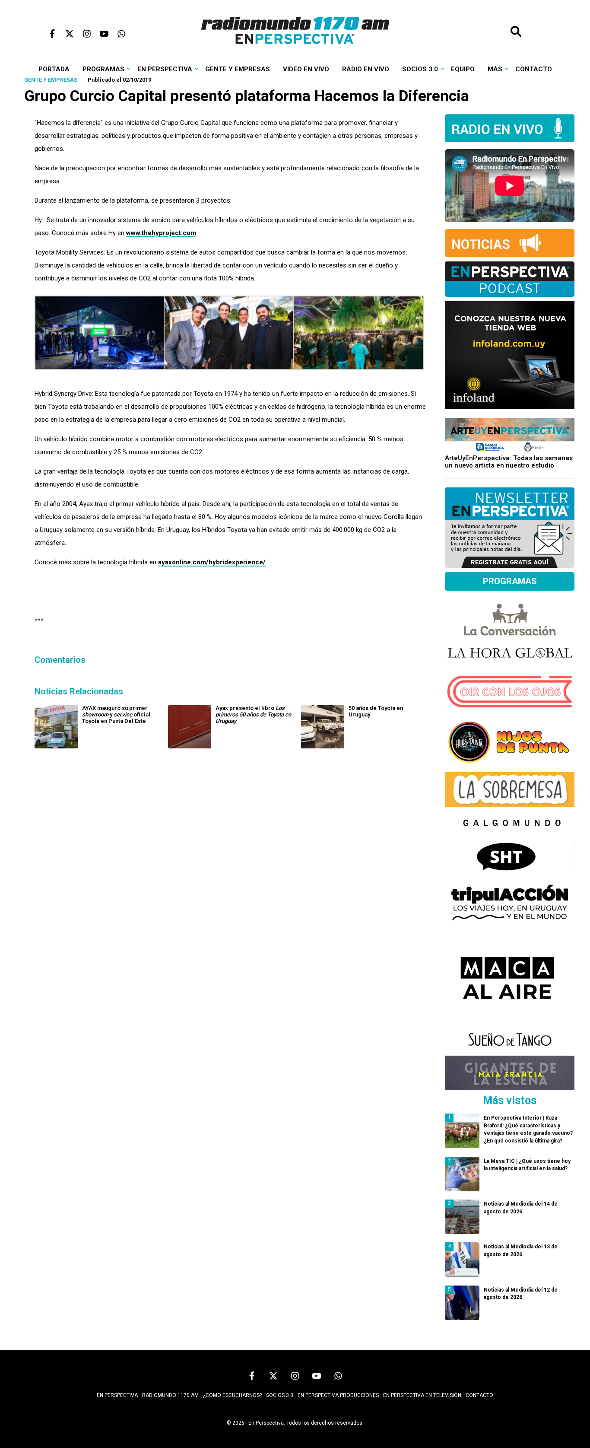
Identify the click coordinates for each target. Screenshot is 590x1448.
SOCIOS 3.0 (279, 1395)
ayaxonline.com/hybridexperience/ (212, 562)
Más (495, 69)
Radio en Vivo (365, 69)
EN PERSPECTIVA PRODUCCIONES (338, 1395)
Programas (103, 69)
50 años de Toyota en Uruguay (376, 711)
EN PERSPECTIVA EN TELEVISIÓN (422, 1395)
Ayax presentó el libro (253, 714)
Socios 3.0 (420, 69)
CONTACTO (479, 1395)
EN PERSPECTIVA (117, 1395)
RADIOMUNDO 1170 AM (170, 1395)
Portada (54, 69)
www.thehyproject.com (161, 233)
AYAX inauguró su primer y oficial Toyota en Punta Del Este (116, 714)
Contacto (533, 69)
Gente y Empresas (237, 69)
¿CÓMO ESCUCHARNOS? (232, 1395)
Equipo (463, 69)
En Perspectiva (164, 69)
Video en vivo (306, 69)
